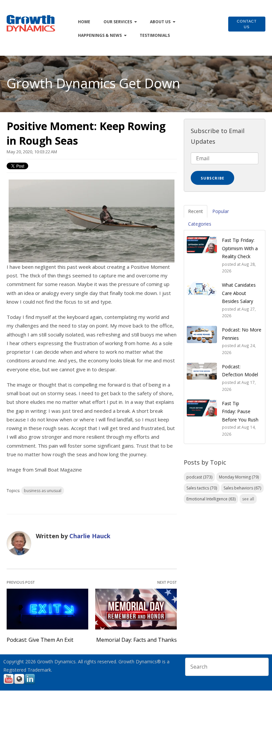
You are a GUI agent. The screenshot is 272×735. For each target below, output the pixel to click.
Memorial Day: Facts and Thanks (136, 639)
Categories (199, 224)
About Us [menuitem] (160, 22)
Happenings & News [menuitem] (100, 35)
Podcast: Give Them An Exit (40, 639)
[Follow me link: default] (19, 683)
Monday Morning (239, 477)
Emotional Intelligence (211, 499)
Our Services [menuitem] (117, 22)
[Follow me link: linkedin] (30, 683)
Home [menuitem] (84, 22)
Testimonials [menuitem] (155, 35)
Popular (220, 211)
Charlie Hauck (89, 536)
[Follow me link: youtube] (8, 683)
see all (248, 499)
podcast (199, 477)
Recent (195, 211)
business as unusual (42, 490)
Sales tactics (201, 488)
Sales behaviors (242, 488)
